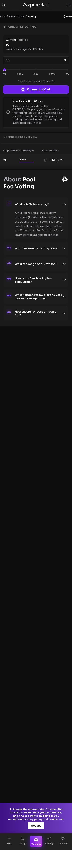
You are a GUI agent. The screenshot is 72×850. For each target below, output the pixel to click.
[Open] (68, 5)
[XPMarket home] (36, 5)
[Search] (3, 5)
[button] (14, 150)
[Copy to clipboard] (45, 160)
